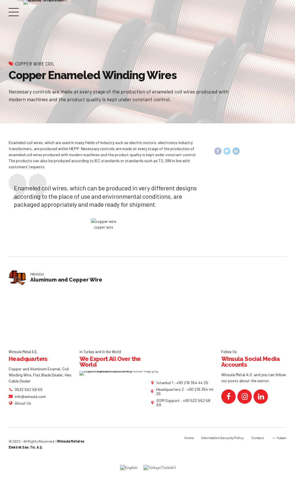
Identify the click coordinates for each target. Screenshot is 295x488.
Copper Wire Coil (35, 63)
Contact (257, 438)
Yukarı (281, 438)
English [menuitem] (131, 467)
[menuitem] (128, 467)
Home (189, 438)
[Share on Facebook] (218, 151)
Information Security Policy (222, 438)
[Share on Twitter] (227, 151)
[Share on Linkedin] (236, 151)
